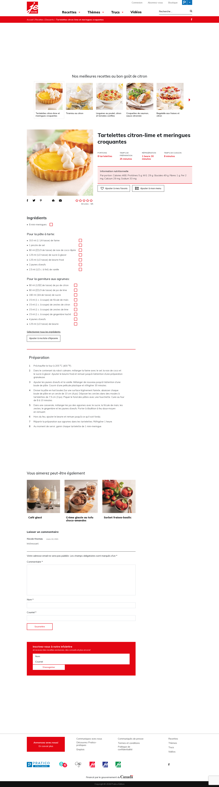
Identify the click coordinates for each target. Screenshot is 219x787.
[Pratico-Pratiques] (39, 765)
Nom (30, 599)
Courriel (31, 612)
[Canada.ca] (127, 776)
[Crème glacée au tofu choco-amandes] (81, 496)
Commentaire (35, 561)
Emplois (80, 749)
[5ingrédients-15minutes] (63, 765)
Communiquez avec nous (89, 738)
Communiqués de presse (130, 738)
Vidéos (136, 12)
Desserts (49, 19)
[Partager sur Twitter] (33, 200)
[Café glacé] (43, 496)
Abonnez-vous (155, 2)
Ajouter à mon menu (150, 188)
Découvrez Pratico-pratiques (86, 744)
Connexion (137, 2)
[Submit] (190, 11)
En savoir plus (46, 744)
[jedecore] (105, 765)
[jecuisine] (92, 765)
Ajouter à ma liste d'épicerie (43, 338)
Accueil (30, 19)
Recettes (69, 12)
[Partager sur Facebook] (27, 200)
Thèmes (93, 12)
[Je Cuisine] (40, 8)
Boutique (173, 2)
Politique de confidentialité (125, 748)
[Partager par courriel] (60, 200)
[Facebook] (191, 19)
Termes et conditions (129, 743)
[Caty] (79, 765)
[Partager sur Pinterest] (41, 200)
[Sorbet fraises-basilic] (119, 496)
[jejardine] (118, 765)
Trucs (115, 12)
